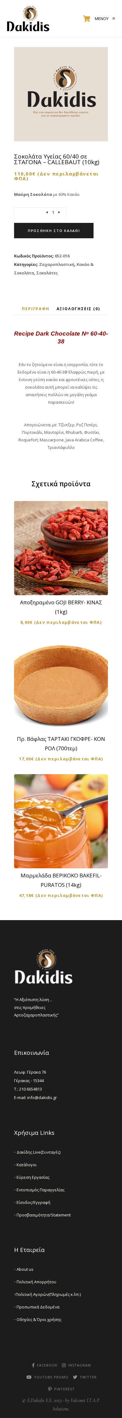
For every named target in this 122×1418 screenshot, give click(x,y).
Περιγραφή (35, 308)
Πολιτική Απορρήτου (35, 1282)
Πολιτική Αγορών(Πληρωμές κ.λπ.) (47, 1294)
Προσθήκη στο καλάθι (54, 230)
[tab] (35, 309)
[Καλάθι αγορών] (86, 19)
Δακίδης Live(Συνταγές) (37, 1152)
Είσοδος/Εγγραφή (32, 1202)
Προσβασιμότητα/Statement (42, 1215)
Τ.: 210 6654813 (28, 1089)
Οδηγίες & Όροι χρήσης (37, 1319)
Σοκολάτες (47, 273)
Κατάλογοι (25, 1164)
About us (23, 1269)
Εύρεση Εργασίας (31, 1177)
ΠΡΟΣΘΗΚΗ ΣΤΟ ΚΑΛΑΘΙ (65, 585)
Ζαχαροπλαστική (56, 264)
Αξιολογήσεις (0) (78, 308)
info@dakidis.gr (42, 1097)
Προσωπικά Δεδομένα (36, 1307)
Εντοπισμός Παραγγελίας (39, 1190)
